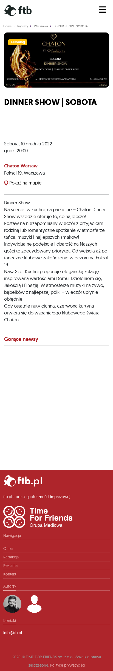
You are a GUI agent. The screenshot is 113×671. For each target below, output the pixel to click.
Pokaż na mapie (25, 183)
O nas (8, 548)
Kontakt (9, 574)
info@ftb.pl (12, 632)
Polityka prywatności (67, 665)
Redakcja (11, 557)
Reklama (10, 565)
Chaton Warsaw (21, 166)
